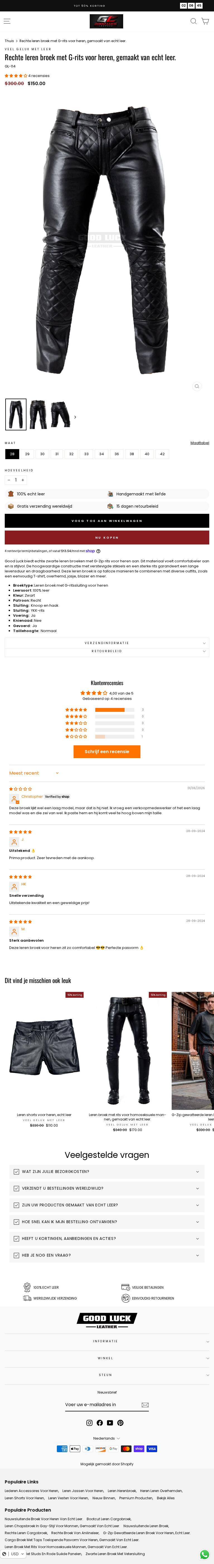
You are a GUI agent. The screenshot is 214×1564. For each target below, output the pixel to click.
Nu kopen (107, 537)
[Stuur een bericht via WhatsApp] (204, 1554)
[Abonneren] (145, 1405)
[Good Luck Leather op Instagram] (89, 1423)
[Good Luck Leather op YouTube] (110, 1423)
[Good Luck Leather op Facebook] (100, 1423)
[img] (20, 789)
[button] (76, 710)
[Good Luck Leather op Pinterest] (120, 1423)
